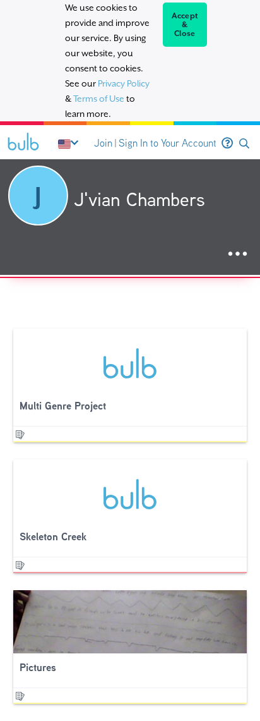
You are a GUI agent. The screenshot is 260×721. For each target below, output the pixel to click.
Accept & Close (185, 24)
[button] (244, 144)
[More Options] (237, 254)
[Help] (227, 143)
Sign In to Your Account (167, 143)
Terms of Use (98, 99)
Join (103, 143)
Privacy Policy (124, 83)
